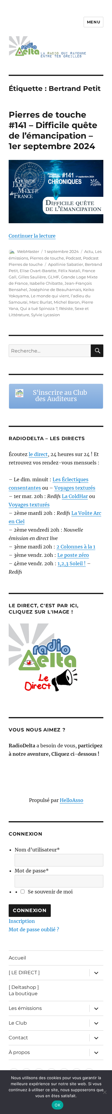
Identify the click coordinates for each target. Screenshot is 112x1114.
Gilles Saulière (32, 277)
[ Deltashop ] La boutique (24, 990)
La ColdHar (75, 496)
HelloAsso (71, 800)
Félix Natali (69, 270)
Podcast (73, 258)
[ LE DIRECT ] (24, 972)
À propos (19, 1052)
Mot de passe (32, 871)
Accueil (17, 958)
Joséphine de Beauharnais (55, 289)
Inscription (22, 921)
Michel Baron (67, 302)
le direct (38, 454)
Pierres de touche (47, 258)
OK (57, 1105)
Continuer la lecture (32, 236)
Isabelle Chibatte (46, 283)
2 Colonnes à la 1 (75, 547)
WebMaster (28, 251)
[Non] (105, 1092)
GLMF (53, 277)
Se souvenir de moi (50, 892)
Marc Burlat (40, 302)
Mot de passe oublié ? (34, 929)
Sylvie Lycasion (45, 314)
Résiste (66, 308)
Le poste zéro (73, 555)
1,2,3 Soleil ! (72, 563)
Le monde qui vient (50, 295)
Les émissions (25, 1008)
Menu (93, 22)
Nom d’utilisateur (37, 850)
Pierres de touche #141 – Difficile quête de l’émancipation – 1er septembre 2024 (53, 130)
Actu (88, 251)
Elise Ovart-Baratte (38, 270)
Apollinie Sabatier (65, 264)
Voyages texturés (74, 488)
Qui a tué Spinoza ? (38, 308)
